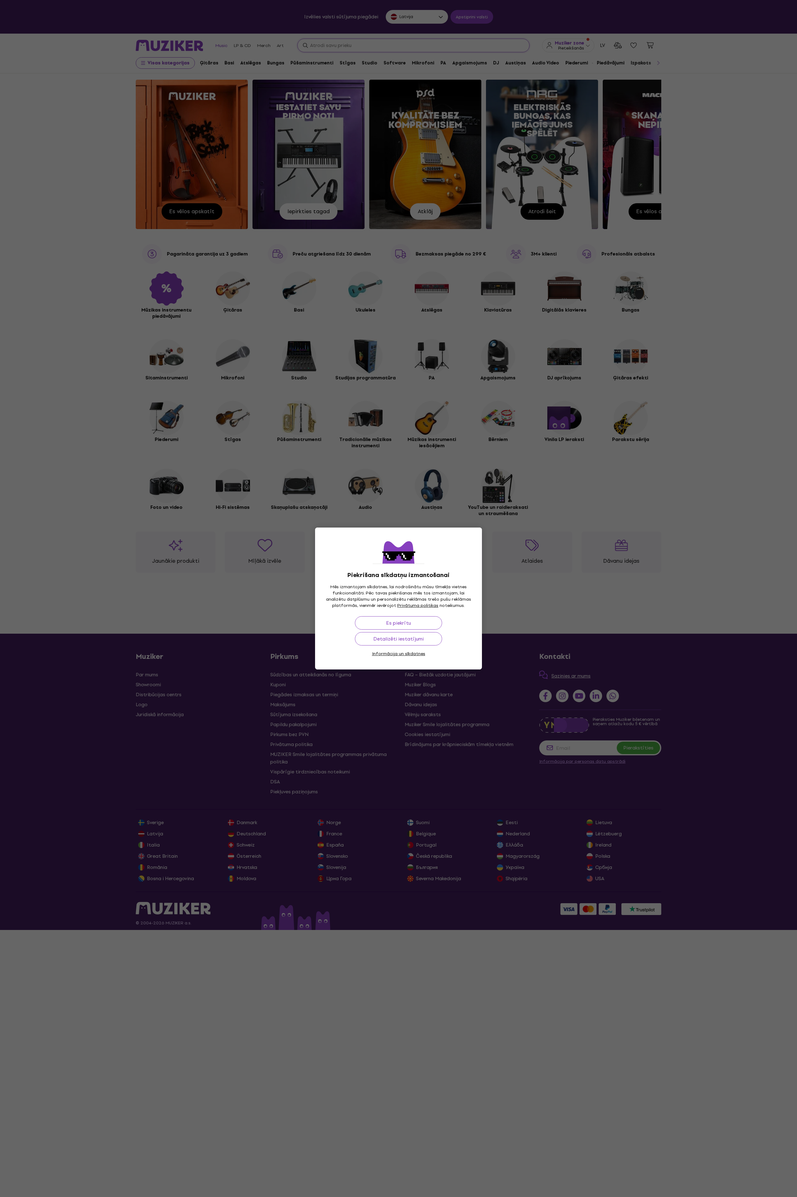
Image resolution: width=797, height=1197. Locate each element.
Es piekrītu (398, 623)
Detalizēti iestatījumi (398, 639)
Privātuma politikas (417, 605)
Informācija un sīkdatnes (398, 653)
